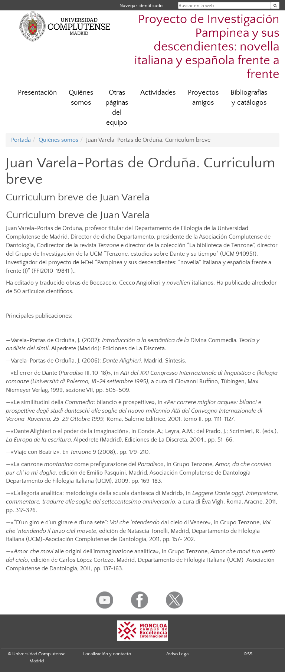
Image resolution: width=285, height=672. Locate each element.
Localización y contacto (107, 653)
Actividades (158, 92)
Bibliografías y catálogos (248, 97)
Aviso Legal (178, 653)
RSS (248, 653)
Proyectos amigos (203, 97)
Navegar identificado (141, 5)
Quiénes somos (81, 97)
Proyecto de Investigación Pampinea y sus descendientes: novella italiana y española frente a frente (206, 47)
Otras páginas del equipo (116, 108)
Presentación (37, 92)
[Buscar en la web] (275, 5)
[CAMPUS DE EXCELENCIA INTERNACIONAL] (142, 630)
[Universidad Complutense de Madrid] (65, 26)
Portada (21, 140)
